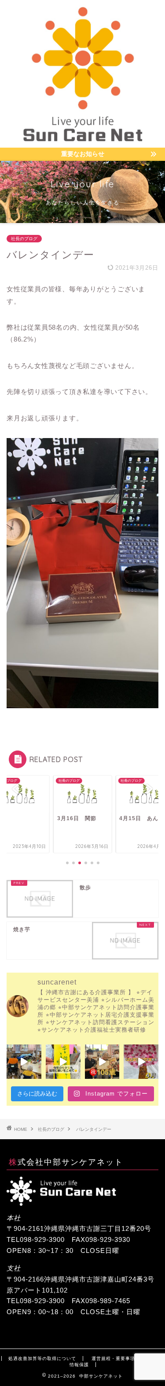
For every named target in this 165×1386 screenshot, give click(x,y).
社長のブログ (24, 238)
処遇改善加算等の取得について (42, 1358)
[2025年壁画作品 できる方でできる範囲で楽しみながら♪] (141, 1061)
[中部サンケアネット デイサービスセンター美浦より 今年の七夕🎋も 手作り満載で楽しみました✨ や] (63, 1061)
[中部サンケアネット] (82, 140)
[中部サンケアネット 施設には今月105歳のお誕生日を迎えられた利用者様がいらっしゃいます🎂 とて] (102, 1061)
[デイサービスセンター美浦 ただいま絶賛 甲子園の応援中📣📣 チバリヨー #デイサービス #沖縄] (24, 1061)
